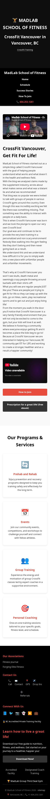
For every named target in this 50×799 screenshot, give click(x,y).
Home (25, 79)
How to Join (25, 392)
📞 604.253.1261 (25, 101)
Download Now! (25, 758)
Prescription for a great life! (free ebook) (25, 406)
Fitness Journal (10, 661)
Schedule (25, 84)
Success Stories (25, 90)
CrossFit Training (25, 49)
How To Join (25, 96)
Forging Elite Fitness (13, 666)
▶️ (30, 713)
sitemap (41, 790)
